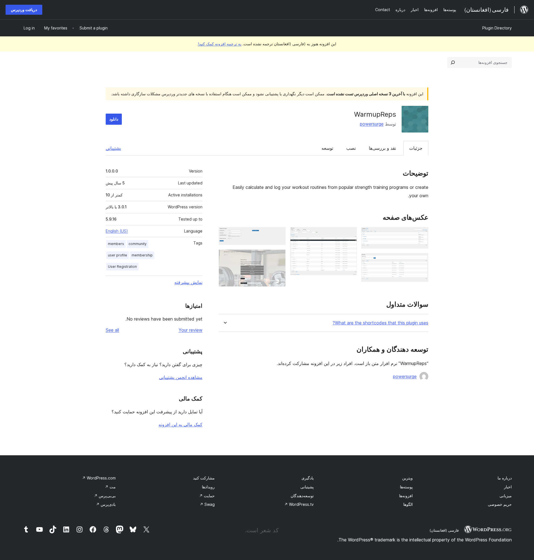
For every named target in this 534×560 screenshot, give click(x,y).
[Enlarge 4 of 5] (278, 234)
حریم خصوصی (500, 504)
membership (142, 255)
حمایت (207, 495)
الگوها (408, 504)
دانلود (113, 119)
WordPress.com (99, 478)
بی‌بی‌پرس (105, 495)
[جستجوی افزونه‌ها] (452, 62)
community (137, 244)
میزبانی (506, 495)
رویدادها (208, 486)
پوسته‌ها (406, 486)
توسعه (327, 148)
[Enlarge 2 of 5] (421, 260)
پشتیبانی (113, 148)
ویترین (407, 478)
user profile (117, 255)
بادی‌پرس (106, 504)
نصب (351, 148)
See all (112, 330)
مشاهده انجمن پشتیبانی (180, 377)
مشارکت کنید (204, 478)
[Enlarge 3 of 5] (349, 234)
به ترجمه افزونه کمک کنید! (219, 43)
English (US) (117, 231)
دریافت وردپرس (24, 9)
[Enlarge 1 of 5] (421, 234)
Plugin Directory (497, 28)
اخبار (508, 486)
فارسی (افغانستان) (444, 530)
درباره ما (505, 478)
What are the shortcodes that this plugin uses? (380, 323)
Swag (207, 504)
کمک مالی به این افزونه (180, 424)
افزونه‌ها (406, 495)
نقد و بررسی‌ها (382, 148)
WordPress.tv (299, 504)
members (116, 244)
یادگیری (307, 478)
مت (110, 486)
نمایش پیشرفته (188, 282)
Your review (190, 330)
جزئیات (415, 148)
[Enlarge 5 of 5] (278, 257)
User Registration (122, 266)
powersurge (372, 124)
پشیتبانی (307, 486)
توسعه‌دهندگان (302, 495)
